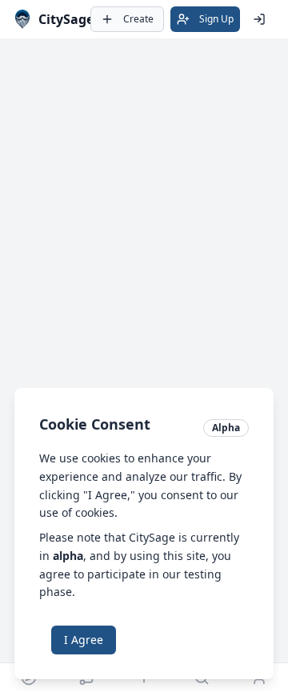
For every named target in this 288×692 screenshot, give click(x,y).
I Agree (83, 639)
